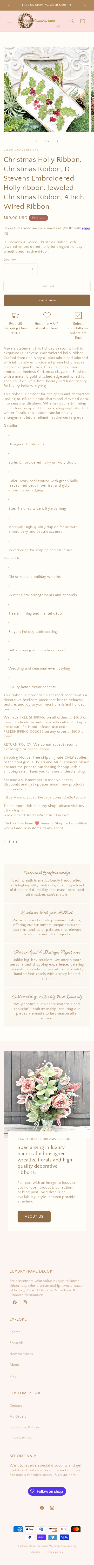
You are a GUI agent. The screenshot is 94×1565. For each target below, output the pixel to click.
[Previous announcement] (9, 5)
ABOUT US (34, 1217)
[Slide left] (36, 141)
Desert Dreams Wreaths (44, 1546)
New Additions (21, 1354)
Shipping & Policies (25, 1427)
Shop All (16, 1343)
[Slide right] (57, 141)
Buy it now (47, 300)
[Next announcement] (85, 5)
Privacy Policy (20, 1438)
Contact (16, 1406)
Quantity (10, 259)
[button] (9, 21)
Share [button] (13, 842)
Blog (13, 1376)
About (14, 1365)
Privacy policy (54, 1552)
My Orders (18, 1417)
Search (15, 1332)
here (54, 328)
